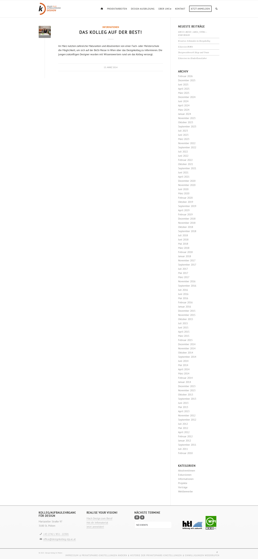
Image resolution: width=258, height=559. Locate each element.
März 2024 (183, 109)
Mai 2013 (183, 407)
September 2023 (187, 126)
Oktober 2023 (185, 122)
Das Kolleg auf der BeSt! (110, 32)
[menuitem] (102, 8)
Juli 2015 (183, 323)
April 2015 (183, 331)
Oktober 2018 (185, 227)
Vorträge (183, 487)
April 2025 (183, 88)
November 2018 (186, 222)
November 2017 (186, 260)
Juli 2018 (183, 235)
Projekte (182, 483)
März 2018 (183, 248)
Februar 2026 (185, 76)
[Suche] (216, 8)
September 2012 (187, 419)
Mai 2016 (183, 298)
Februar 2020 (185, 197)
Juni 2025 (183, 84)
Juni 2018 (183, 239)
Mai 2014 (183, 365)
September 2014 (187, 356)
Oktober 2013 (185, 394)
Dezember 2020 (186, 181)
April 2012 (183, 432)
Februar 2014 (185, 377)
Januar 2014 (184, 382)
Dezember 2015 (186, 310)
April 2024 (183, 105)
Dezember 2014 (186, 344)
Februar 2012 (185, 436)
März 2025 (183, 93)
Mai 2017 (183, 273)
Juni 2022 (183, 155)
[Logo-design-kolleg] (50, 8)
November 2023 (186, 118)
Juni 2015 (183, 327)
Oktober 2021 (185, 164)
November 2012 (186, 415)
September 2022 (187, 147)
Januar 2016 (184, 306)
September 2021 (187, 168)
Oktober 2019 (185, 202)
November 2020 (186, 185)
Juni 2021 (183, 172)
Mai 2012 (183, 428)
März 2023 (183, 139)
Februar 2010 (185, 453)
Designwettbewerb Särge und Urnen (193, 52)
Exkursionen (184, 474)
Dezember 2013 (186, 386)
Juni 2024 (183, 101)
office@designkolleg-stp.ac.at (59, 539)
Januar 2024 (184, 114)
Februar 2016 (185, 302)
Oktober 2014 (185, 352)
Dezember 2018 (186, 218)
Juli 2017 (183, 268)
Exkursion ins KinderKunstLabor (192, 58)
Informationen (110, 27)
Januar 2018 (184, 256)
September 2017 (187, 264)
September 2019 (187, 206)
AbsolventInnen (186, 470)
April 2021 (183, 176)
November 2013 (186, 390)
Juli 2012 (183, 423)
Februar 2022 (185, 160)
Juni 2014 (183, 361)
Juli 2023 (183, 130)
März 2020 (183, 193)
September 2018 (187, 231)
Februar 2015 (185, 340)
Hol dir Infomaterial (97, 522)
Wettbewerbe (185, 491)
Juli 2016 (183, 290)
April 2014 (183, 369)
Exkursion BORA (185, 46)
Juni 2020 (183, 189)
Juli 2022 (183, 151)
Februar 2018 (185, 252)
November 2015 (186, 315)
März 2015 (183, 336)
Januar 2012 (184, 440)
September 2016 (187, 285)
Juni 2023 (183, 135)
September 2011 (187, 444)
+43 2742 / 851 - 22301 (56, 534)
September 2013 (187, 398)
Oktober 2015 (185, 319)
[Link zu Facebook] (217, 552)
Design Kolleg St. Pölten (53, 553)
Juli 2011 (183, 449)
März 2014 (183, 373)
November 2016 (186, 281)
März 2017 (183, 277)
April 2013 (183, 411)
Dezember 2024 (186, 97)
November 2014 (186, 348)
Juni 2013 (183, 403)
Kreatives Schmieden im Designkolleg (194, 40)
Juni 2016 (183, 294)
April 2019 (183, 210)
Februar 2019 (185, 214)
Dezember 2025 (186, 80)
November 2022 (186, 143)
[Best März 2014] (45, 32)
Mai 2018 (183, 243)
